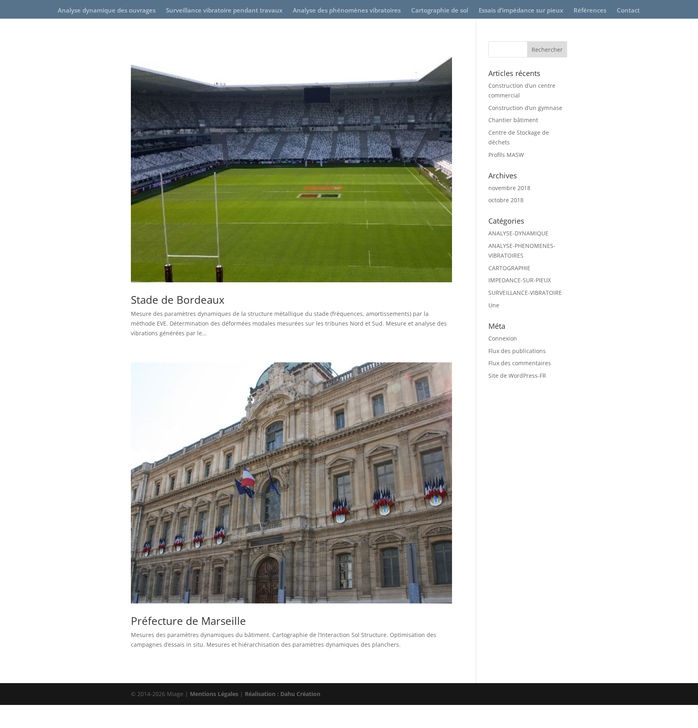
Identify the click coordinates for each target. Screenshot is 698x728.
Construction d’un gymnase (525, 108)
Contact (628, 10)
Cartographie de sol (439, 10)
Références (590, 10)
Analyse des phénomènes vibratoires (347, 10)
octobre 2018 (506, 200)
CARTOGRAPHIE (509, 268)
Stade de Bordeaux (178, 299)
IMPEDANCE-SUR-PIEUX (519, 280)
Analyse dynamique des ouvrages (107, 10)
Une (493, 305)
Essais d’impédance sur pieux (521, 10)
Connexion (502, 338)
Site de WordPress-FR (517, 375)
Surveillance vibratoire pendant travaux (224, 10)
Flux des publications (517, 351)
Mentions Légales (214, 694)
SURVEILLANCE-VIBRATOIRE (525, 292)
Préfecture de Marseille (188, 621)
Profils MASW (506, 155)
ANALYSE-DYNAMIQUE (518, 233)
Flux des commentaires (519, 363)
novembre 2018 (509, 188)
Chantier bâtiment (513, 120)
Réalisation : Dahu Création (282, 694)
